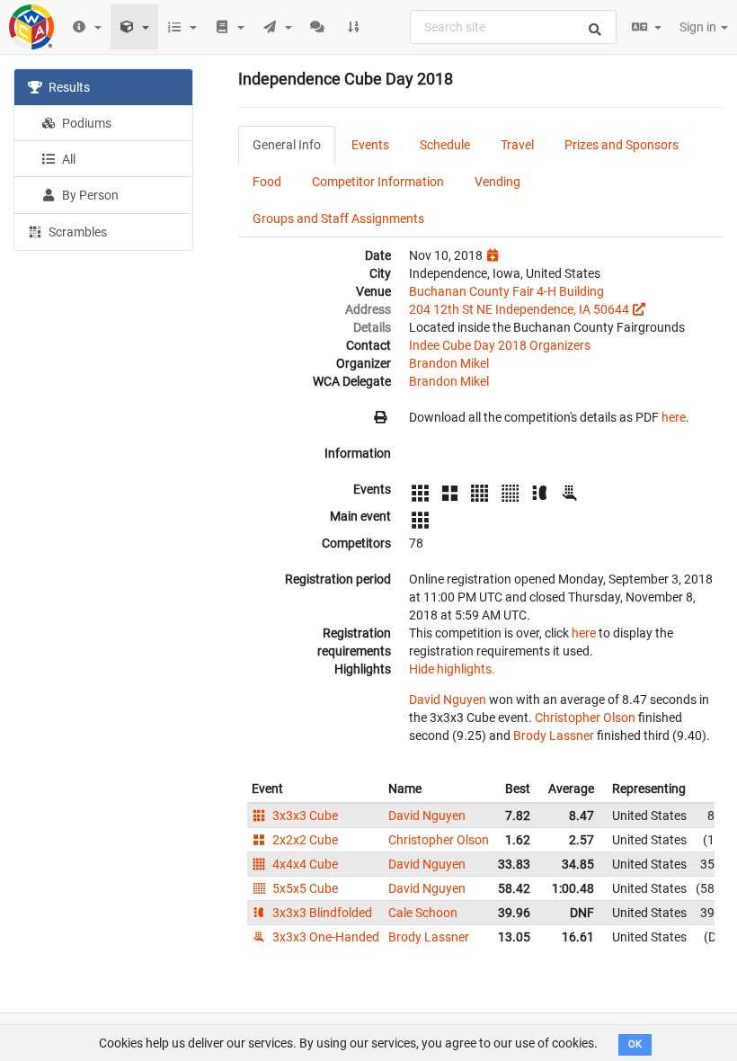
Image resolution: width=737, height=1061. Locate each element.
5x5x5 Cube (304, 888)
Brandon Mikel (449, 363)
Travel (517, 145)
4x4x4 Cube (304, 864)
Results (68, 87)
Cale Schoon (422, 912)
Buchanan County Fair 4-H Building (506, 291)
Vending (497, 181)
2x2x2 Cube (304, 840)
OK (635, 1044)
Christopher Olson (585, 717)
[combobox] (513, 27)
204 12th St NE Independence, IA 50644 (519, 309)
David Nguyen (447, 699)
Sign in (699, 27)
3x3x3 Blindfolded (321, 912)
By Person (89, 195)
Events (370, 145)
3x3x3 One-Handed (324, 937)
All (67, 159)
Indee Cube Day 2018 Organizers (499, 345)
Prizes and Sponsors (621, 145)
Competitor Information (378, 181)
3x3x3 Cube (304, 815)
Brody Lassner (553, 735)
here (674, 417)
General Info (287, 145)
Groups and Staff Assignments (338, 218)
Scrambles (76, 232)
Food (267, 181)
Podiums (85, 123)
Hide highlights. (452, 669)
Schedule (445, 145)
